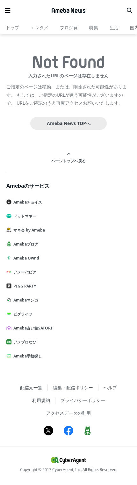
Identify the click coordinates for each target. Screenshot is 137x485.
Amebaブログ (25, 244)
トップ (12, 27)
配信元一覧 (31, 388)
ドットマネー (24, 216)
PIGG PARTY (24, 286)
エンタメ (39, 27)
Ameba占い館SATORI (32, 328)
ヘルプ (110, 388)
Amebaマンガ (25, 300)
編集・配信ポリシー (73, 388)
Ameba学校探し (27, 356)
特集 (93, 27)
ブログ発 (69, 27)
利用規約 (41, 400)
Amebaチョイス (27, 202)
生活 (114, 27)
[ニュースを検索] (129, 10)
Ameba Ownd (26, 258)
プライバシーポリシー (83, 400)
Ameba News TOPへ (68, 123)
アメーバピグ (24, 272)
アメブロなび (24, 342)
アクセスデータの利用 (68, 413)
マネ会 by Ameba (29, 230)
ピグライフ (22, 314)
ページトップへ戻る (68, 160)
